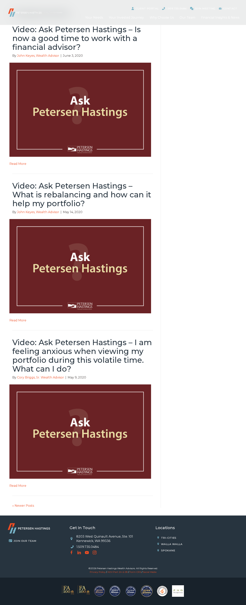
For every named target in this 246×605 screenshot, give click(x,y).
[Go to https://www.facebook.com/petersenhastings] (71, 553)
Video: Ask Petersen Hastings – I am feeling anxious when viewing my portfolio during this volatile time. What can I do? (82, 356)
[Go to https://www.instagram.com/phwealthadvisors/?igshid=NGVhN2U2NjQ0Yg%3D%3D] (94, 553)
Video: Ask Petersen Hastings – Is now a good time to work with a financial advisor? (76, 38)
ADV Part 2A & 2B (117, 572)
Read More (17, 164)
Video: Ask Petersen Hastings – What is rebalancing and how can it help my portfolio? (81, 194)
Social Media (149, 572)
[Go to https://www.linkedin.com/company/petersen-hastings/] (79, 553)
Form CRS (135, 572)
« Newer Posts (23, 505)
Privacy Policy (98, 572)
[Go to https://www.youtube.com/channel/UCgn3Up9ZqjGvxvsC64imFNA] (87, 553)
